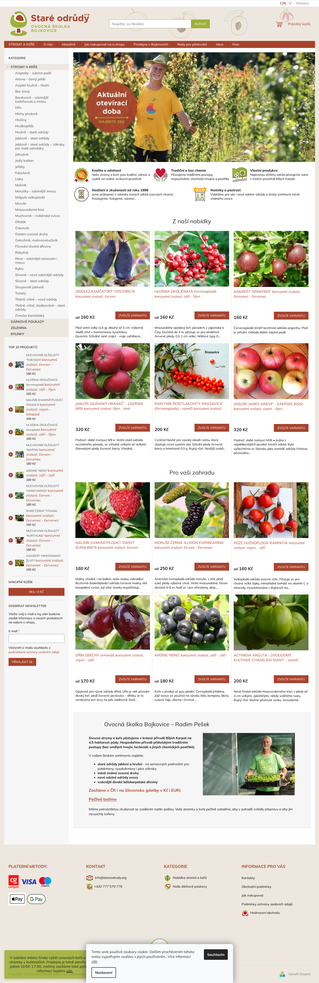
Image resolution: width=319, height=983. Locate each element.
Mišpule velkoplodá (30, 197)
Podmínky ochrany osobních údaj (266, 904)
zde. (69, 971)
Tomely (20, 293)
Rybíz (19, 269)
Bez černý (22, 91)
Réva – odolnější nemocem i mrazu (36, 261)
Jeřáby (20, 167)
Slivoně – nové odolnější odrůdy (39, 275)
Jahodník (22, 154)
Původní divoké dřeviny (33, 246)
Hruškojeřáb (24, 126)
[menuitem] (21, 44)
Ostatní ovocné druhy (31, 234)
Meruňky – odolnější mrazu (35, 191)
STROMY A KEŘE (24, 67)
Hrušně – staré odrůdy (31, 132)
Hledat (200, 24)
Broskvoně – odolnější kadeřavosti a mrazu (31, 99)
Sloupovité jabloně (29, 287)
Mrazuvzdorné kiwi (29, 210)
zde (94, 961)
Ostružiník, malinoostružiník (36, 240)
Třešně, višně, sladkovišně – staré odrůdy (40, 307)
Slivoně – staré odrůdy (32, 281)
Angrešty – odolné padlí (33, 73)
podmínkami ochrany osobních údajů (34, 652)
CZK (283, 3)
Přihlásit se (22, 662)
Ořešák (20, 222)
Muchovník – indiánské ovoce (37, 216)
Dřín (18, 108)
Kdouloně (22, 173)
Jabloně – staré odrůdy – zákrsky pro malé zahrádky (39, 146)
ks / (36, 592)
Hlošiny (21, 120)
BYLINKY (17, 334)
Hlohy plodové (26, 114)
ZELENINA (19, 328)
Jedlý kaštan (24, 160)
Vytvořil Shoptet (299, 974)
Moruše (20, 203)
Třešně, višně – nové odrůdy (36, 299)
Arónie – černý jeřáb (30, 79)
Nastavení (103, 972)
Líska (19, 179)
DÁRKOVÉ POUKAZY (27, 322)
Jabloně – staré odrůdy (32, 138)
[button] (91, 107)
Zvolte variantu (132, 315)
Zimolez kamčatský (29, 315)
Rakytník (22, 252)
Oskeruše (22, 228)
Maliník (20, 185)
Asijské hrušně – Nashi (32, 85)
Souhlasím (216, 954)
